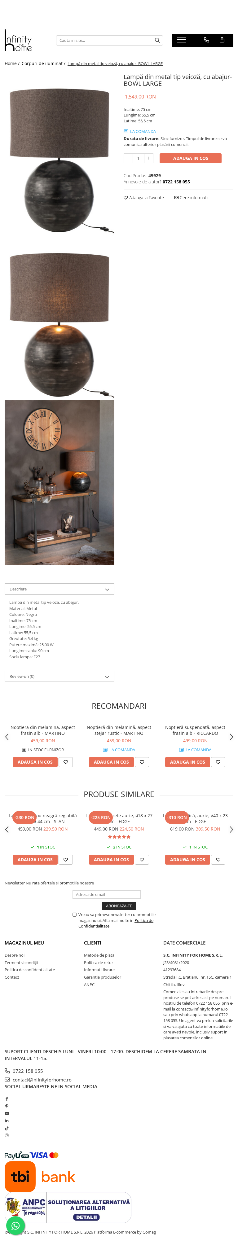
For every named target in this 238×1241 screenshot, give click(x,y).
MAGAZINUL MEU (24, 943)
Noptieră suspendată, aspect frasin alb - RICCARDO (195, 730)
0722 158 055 (27, 1071)
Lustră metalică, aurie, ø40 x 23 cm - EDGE (195, 818)
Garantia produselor (102, 977)
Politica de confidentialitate (30, 969)
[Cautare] (157, 40)
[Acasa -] (26, 40)
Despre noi (14, 955)
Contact (12, 977)
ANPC (89, 984)
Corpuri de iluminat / (44, 63)
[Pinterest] (7, 1106)
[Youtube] (7, 1113)
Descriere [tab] (18, 589)
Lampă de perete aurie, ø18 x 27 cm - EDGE (119, 818)
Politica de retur (98, 962)
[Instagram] (7, 1135)
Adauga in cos (190, 158)
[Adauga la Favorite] (66, 762)
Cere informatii (193, 197)
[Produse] (182, 41)
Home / (13, 63)
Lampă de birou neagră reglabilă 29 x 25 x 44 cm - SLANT (43, 818)
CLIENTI (92, 943)
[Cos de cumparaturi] (222, 40)
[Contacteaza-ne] (207, 40)
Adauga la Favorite (146, 197)
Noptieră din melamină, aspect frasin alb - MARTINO (43, 730)
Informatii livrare (99, 969)
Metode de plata (99, 955)
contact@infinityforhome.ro (41, 1080)
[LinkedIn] (7, 1121)
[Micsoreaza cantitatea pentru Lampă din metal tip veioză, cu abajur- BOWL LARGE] (128, 158)
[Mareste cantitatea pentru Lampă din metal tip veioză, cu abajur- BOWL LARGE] (148, 158)
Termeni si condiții (21, 962)
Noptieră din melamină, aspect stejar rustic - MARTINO (119, 730)
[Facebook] (7, 1099)
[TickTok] (7, 1128)
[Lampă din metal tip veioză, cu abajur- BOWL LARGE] (59, 153)
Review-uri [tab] (22, 676)
